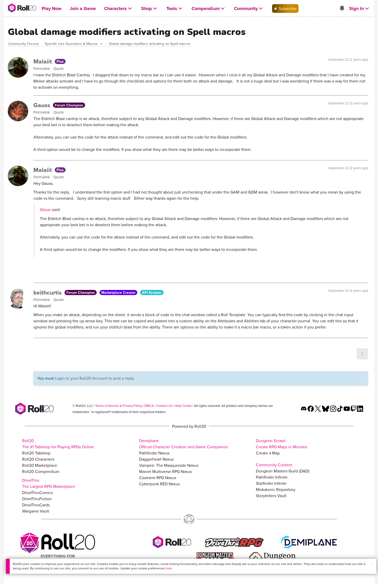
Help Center (183, 405)
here (169, 568)
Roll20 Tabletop (36, 453)
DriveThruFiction (37, 498)
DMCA (149, 405)
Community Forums (23, 43)
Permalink (42, 68)
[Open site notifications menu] (341, 8)
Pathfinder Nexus (154, 453)
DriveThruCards (36, 505)
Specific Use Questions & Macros (72, 43)
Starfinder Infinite (271, 483)
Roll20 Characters (38, 459)
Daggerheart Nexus (156, 459)
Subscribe (287, 8)
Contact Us (164, 405)
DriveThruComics (37, 492)
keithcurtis (48, 292)
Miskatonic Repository (275, 489)
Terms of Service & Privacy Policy (118, 405)
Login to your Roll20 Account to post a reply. (95, 378)
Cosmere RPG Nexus (157, 477)
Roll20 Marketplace (39, 465)
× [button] (373, 564)
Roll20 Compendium (40, 471)
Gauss (42, 105)
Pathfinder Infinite (271, 477)
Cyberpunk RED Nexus (159, 484)
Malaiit (43, 61)
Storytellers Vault (271, 495)
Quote (58, 68)
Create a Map (268, 453)
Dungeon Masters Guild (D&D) (282, 471)
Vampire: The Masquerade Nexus (168, 465)
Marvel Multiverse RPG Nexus (165, 471)
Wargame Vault (35, 511)
